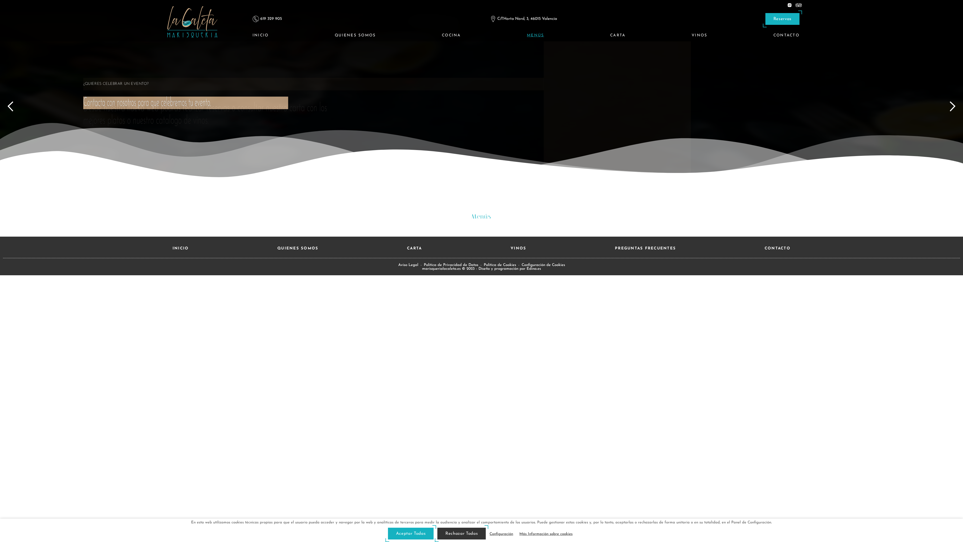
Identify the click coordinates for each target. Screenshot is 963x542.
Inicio (261, 35)
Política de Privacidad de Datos (451, 265)
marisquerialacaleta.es (441, 269)
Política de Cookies (500, 265)
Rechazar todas (461, 533)
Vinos (699, 35)
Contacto (786, 35)
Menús (535, 35)
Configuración (501, 534)
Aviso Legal (408, 265)
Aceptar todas (411, 533)
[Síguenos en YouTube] (798, 5)
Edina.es (534, 269)
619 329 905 (271, 19)
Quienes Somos (355, 35)
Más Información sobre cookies (546, 534)
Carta (617, 35)
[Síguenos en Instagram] (789, 5)
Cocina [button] (451, 35)
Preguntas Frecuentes (645, 248)
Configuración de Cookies (543, 265)
